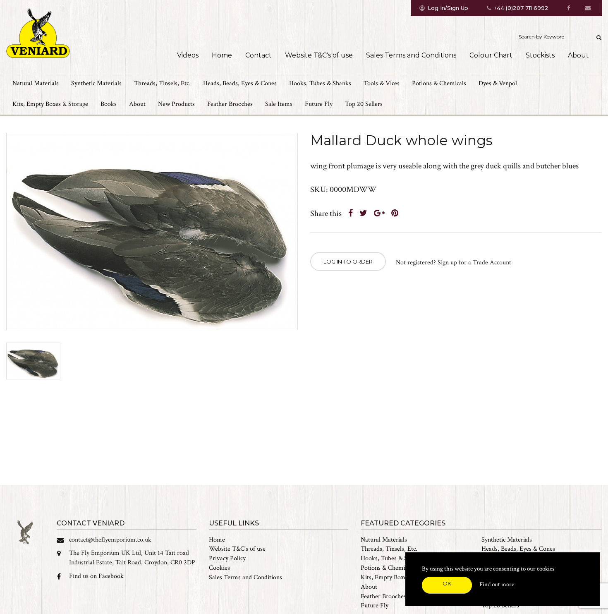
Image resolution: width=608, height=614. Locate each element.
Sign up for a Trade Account (474, 262)
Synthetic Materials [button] (96, 83)
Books (109, 104)
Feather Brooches (230, 104)
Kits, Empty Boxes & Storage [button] (50, 104)
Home (222, 55)
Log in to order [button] (348, 261)
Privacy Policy (227, 558)
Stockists (540, 55)
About (578, 55)
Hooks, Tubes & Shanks (392, 558)
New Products (176, 104)
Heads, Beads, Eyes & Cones (518, 548)
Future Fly (319, 104)
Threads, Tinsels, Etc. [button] (162, 83)
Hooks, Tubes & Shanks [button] (320, 83)
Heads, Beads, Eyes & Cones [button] (240, 83)
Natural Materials (384, 539)
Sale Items (278, 104)
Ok (447, 583)
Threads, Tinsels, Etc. (389, 548)
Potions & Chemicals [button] (439, 83)
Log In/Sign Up (448, 8)
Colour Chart (490, 55)
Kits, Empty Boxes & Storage (398, 577)
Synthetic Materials (506, 539)
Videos (188, 55)
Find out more (496, 584)
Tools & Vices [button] (382, 83)
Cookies (219, 568)
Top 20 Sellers (364, 104)
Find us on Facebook (96, 576)
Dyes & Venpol (498, 83)
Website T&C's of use (319, 55)
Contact (258, 55)
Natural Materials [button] (35, 83)
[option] (152, 231)
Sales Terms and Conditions (411, 55)
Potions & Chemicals (388, 568)
